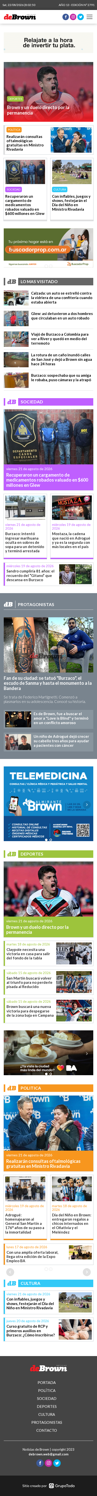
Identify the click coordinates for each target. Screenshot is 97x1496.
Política (13, 189)
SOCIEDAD (46, 1398)
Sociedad (60, 189)
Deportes (15, 129)
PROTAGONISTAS (46, 1422)
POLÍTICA (46, 1390)
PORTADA (47, 1382)
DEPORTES (47, 1406)
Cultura (14, 98)
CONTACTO (46, 1430)
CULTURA (46, 1414)
